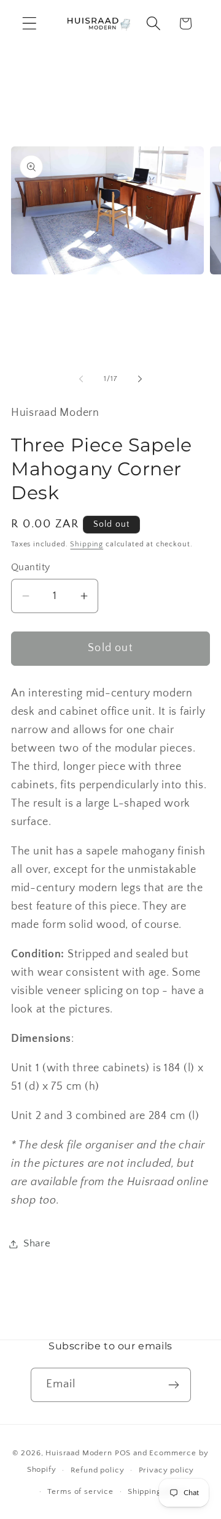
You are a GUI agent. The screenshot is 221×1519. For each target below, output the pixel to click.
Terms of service (80, 1491)
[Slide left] (81, 379)
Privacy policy (167, 1470)
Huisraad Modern (78, 1453)
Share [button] (37, 1243)
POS (123, 1453)
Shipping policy (158, 1491)
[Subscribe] (174, 1385)
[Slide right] (139, 379)
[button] (30, 23)
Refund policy (98, 1470)
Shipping (86, 544)
